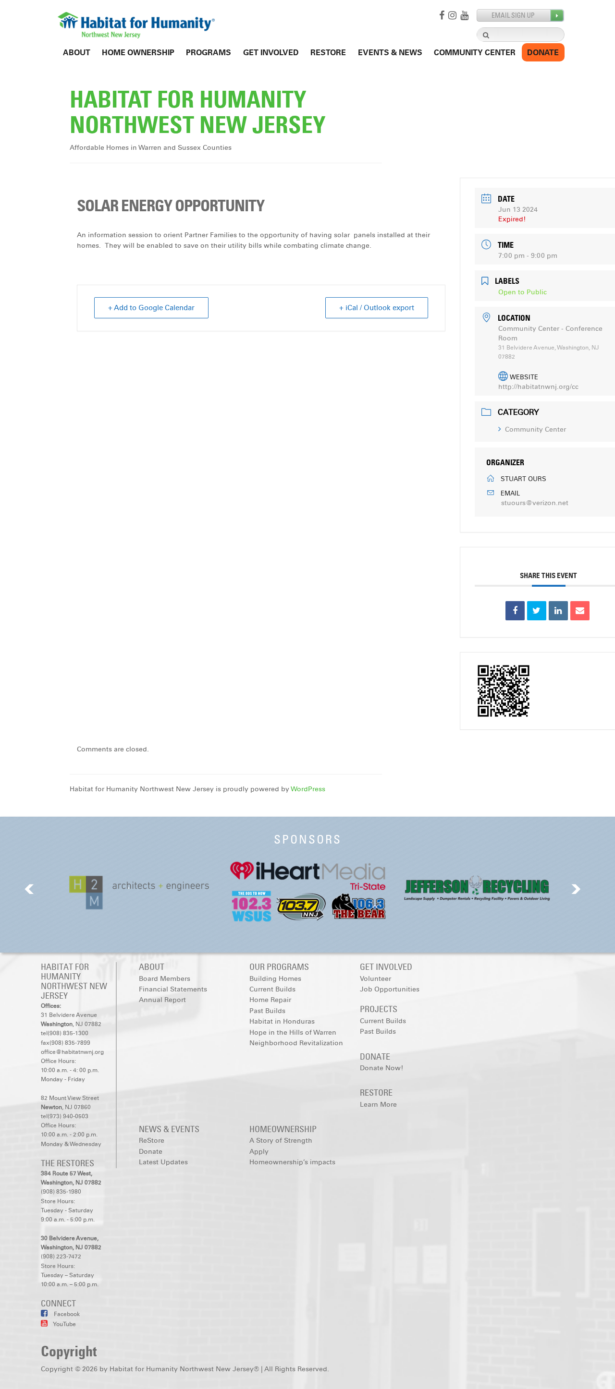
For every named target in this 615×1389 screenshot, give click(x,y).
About (76, 52)
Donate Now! (381, 1068)
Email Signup (521, 16)
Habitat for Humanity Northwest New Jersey (198, 112)
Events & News (390, 52)
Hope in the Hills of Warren (292, 1032)
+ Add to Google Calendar (151, 307)
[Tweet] (536, 610)
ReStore (328, 52)
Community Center (475, 52)
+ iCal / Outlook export (376, 307)
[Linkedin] (558, 610)
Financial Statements (173, 989)
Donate (543, 52)
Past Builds (267, 1011)
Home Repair (270, 1000)
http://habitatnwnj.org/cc (538, 387)
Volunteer (375, 979)
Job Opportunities (389, 989)
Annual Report (162, 1000)
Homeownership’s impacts (292, 1162)
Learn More (378, 1104)
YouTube (64, 1324)
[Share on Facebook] (515, 610)
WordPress (308, 789)
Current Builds (272, 989)
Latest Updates (163, 1162)
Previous (29, 889)
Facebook (66, 1314)
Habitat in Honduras (282, 1021)
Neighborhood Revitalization (296, 1043)
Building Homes (275, 979)
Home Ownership (138, 52)
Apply (259, 1151)
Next (576, 889)
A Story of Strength (280, 1140)
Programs (208, 52)
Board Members (164, 979)
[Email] (580, 610)
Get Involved (271, 52)
